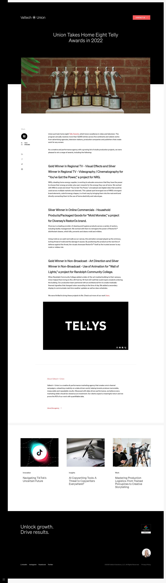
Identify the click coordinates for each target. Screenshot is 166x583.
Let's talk (124, 554)
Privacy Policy (146, 564)
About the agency (53, 408)
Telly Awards (74, 134)
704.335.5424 (76, 550)
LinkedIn (24, 564)
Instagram (33, 564)
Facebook (42, 564)
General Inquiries (75, 554)
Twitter (50, 564)
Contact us (140, 17)
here (107, 295)
